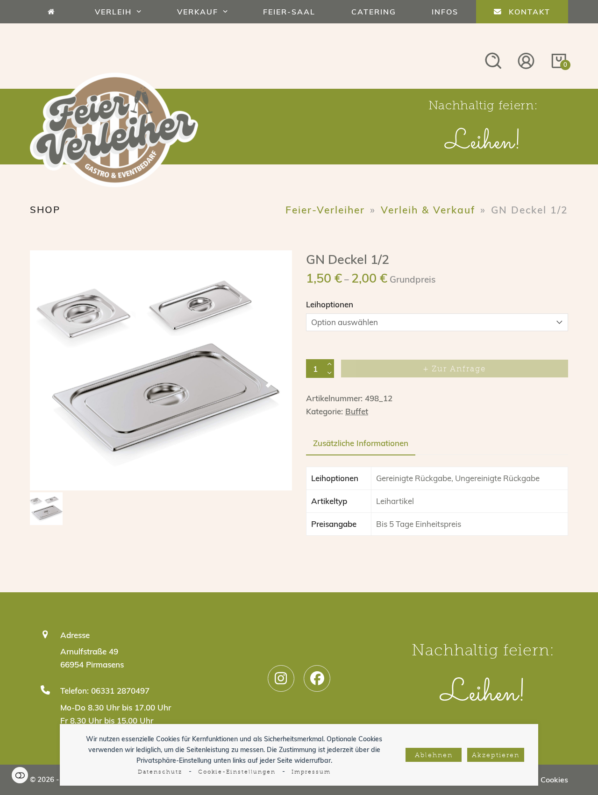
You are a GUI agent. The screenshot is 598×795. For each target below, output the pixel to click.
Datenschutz (160, 772)
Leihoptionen (329, 304)
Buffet (356, 411)
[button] (48, 375)
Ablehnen (434, 755)
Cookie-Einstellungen (237, 772)
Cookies (554, 779)
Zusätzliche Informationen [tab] (360, 443)
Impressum (311, 772)
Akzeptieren (496, 755)
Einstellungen (20, 775)
